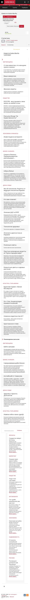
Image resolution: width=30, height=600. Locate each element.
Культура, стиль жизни (10, 283)
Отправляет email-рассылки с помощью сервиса (15, 4)
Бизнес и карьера (8, 151)
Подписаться (9, 16)
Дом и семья (7, 185)
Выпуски (4, 7)
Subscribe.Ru (8, 33)
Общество (6, 98)
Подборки (25, 7)
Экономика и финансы (10, 133)
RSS (15, 22)
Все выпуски (16, 49)
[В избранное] (4, 586)
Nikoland (12, 596)
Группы (15, 7)
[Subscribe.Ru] (9, 2)
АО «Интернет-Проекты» (9, 595)
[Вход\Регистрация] (25, 2)
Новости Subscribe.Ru (9, 13)
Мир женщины (8, 62)
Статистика (5, 38)
